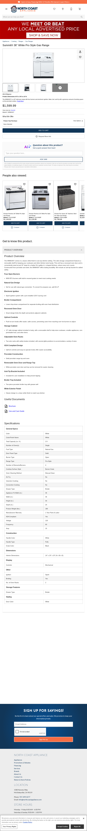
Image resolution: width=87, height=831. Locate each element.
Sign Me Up (43, 739)
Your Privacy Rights (9, 826)
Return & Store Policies (22, 780)
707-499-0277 (24, 797)
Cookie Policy (27, 822)
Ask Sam (43, 159)
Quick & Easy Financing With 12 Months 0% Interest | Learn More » (45, 2)
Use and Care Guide (16, 411)
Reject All (77, 826)
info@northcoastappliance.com (30, 800)
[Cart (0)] (79, 9)
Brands (16, 771)
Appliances (6, 41)
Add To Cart (44, 130)
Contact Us (18, 777)
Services (17, 768)
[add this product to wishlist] (80, 57)
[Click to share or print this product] (80, 51)
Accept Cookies (63, 826)
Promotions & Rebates (22, 763)
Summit (13, 110)
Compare (16, 227)
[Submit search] (81, 17)
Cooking (13, 41)
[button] (6, 9)
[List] (54, 9)
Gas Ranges (29, 41)
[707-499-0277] (71, 9)
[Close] (83, 818)
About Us (17, 774)
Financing (17, 766)
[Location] (62, 9)
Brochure (12, 406)
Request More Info (45, 136)
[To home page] (24, 9)
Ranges (21, 41)
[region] (43, 823)
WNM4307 (11, 112)
